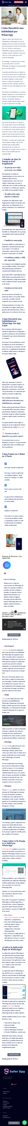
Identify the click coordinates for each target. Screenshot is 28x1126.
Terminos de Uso (6, 1117)
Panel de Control (6, 1107)
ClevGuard (5, 650)
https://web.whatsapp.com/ (13, 917)
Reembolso (5, 1115)
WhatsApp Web (7, 849)
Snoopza (9, 790)
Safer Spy (11, 1006)
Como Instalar (6, 1102)
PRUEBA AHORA (18, 2)
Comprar (5, 1104)
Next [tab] (15, 611)
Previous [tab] (12, 611)
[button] (26, 2)
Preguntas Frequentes (7, 1106)
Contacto (5, 1093)
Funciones (5, 1101)
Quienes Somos (6, 1091)
